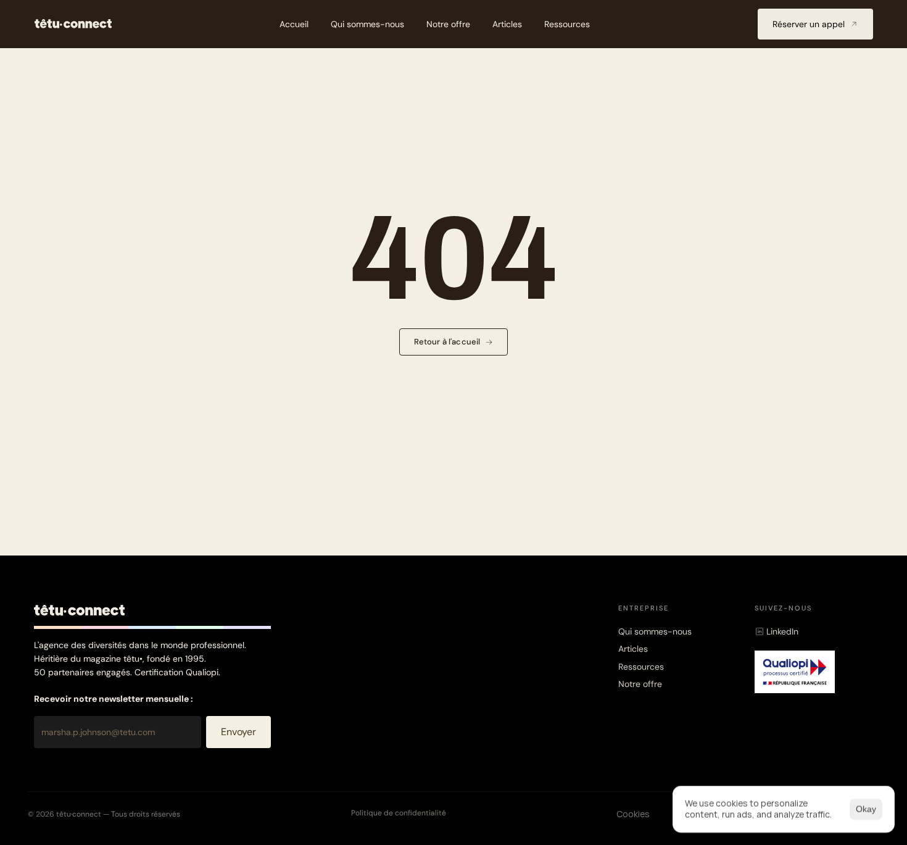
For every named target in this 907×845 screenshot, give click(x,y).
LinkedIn (782, 631)
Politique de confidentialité (398, 813)
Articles (633, 648)
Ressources (641, 666)
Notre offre (640, 683)
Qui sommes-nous (655, 631)
